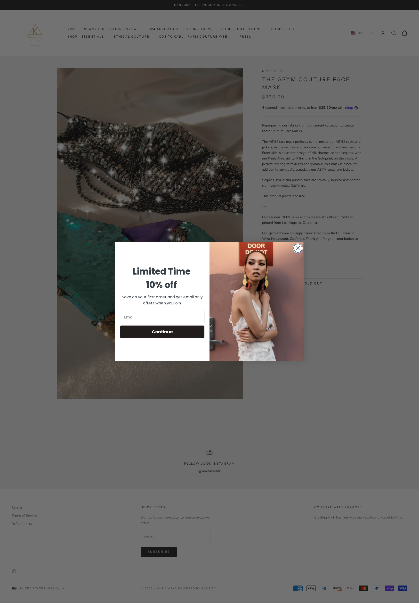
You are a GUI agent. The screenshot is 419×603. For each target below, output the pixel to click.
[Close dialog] (298, 248)
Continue (162, 332)
